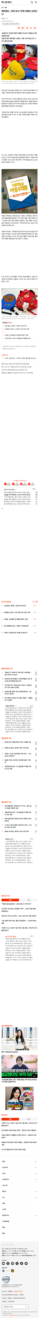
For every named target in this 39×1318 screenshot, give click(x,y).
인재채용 (10, 1291)
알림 (3, 1233)
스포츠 (4, 1209)
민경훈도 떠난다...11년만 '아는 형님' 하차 (17, 329)
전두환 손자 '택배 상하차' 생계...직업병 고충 (18, 742)
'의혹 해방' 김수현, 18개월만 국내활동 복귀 (18, 338)
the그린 (4, 1185)
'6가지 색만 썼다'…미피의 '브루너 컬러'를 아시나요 (20, 358)
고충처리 (4, 1301)
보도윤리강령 (11, 1301)
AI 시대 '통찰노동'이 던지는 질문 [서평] (14, 1149)
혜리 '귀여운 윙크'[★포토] (10, 1052)
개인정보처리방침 (17, 1291)
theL (4, 1173)
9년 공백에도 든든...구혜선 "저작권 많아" (16, 626)
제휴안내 (10, 1298)
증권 (3, 1161)
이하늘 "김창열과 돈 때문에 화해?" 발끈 (17, 335)
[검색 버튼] (32, 2)
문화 (6, 7)
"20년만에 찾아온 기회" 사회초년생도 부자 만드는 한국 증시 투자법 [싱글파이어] (19, 1081)
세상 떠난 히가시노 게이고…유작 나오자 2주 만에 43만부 (19, 916)
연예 (3, 1203)
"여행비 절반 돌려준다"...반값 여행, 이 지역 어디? (16, 904)
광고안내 (4, 1298)
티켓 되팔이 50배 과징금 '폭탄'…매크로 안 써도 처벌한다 (19, 1130)
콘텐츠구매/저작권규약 (19, 1298)
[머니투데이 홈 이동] (8, 1245)
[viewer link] (35, 77)
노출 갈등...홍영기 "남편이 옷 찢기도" (16, 326)
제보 (3, 1227)
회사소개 (4, 1291)
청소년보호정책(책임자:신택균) (10, 1295)
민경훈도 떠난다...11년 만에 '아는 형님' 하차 (17, 612)
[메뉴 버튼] (35, 2)
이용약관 (21, 1295)
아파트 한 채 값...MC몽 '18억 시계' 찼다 (17, 748)
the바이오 (5, 1179)
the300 (5, 1167)
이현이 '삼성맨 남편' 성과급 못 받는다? (15, 633)
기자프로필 (5, 1221)
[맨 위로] (35, 1310)
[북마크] (35, 28)
